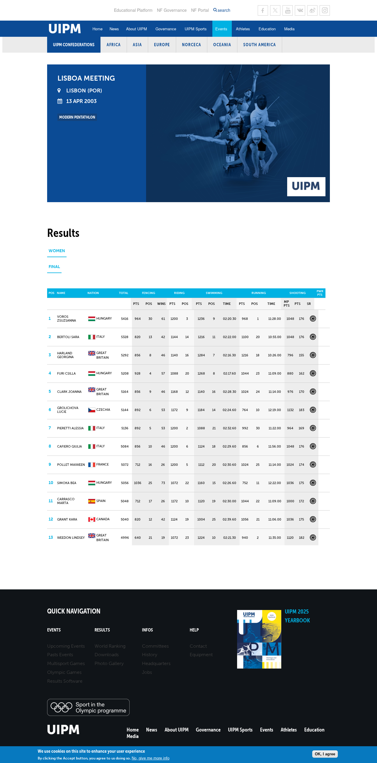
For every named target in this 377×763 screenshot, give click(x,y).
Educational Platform (133, 10)
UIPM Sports (196, 28)
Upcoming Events (66, 646)
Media (289, 28)
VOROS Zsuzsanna (66, 319)
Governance (166, 28)
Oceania (222, 44)
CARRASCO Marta (66, 501)
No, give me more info (150, 758)
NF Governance (172, 10)
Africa (114, 44)
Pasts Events (60, 654)
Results (102, 630)
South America (259, 44)
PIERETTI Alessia (70, 428)
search (224, 10)
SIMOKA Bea (66, 483)
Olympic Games (64, 672)
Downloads (107, 654)
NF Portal (200, 10)
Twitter (275, 10)
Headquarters (156, 663)
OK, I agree (325, 754)
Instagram (325, 10)
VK (300, 10)
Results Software (64, 681)
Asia (137, 44)
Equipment (201, 654)
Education (267, 28)
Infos (147, 630)
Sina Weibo (312, 10)
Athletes (243, 28)
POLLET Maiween (71, 465)
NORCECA (191, 44)
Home (97, 28)
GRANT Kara (67, 519)
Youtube (287, 10)
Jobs (147, 672)
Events (221, 28)
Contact (198, 646)
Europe (162, 44)
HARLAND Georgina (65, 355)
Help (194, 630)
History (149, 654)
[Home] (63, 733)
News (114, 28)
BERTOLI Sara (68, 337)
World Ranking (110, 646)
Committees (155, 646)
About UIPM (136, 28)
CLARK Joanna (69, 392)
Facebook (263, 10)
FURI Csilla (66, 373)
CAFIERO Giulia (69, 446)
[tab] (57, 253)
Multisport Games (66, 663)
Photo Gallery (109, 663)
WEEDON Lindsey (71, 538)
